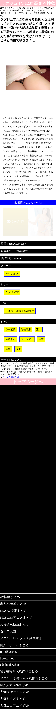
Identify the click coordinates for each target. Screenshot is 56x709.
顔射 (18, 349)
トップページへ (28, 381)
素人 (38, 329)
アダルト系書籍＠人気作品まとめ (24, 678)
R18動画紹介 (9, 652)
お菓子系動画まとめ (14, 624)
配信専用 (26, 329)
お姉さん (10, 339)
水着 (41, 339)
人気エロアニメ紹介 (14, 705)
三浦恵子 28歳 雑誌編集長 (19, 311)
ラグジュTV (12, 273)
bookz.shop (7, 658)
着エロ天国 (8, 631)
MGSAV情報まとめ (13, 610)
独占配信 (10, 329)
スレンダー (27, 339)
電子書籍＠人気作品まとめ (19, 671)
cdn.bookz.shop (10, 664)
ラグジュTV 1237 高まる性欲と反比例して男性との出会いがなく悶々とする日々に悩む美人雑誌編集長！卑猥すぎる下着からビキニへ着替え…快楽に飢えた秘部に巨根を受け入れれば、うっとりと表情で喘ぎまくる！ (28, 3)
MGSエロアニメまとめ (16, 617)
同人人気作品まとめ (14, 685)
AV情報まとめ (10, 597)
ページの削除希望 (10, 377)
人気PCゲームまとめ (14, 692)
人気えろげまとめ (13, 698)
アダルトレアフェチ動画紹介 (21, 638)
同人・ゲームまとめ (14, 645)
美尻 (7, 349)
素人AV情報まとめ (13, 604)
